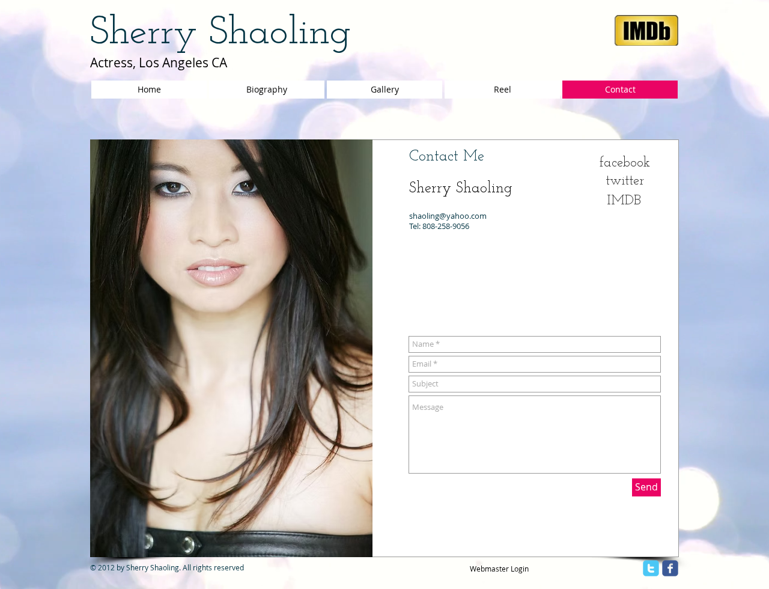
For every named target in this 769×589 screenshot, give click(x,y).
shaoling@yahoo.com (448, 215)
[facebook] (670, 568)
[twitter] (651, 568)
